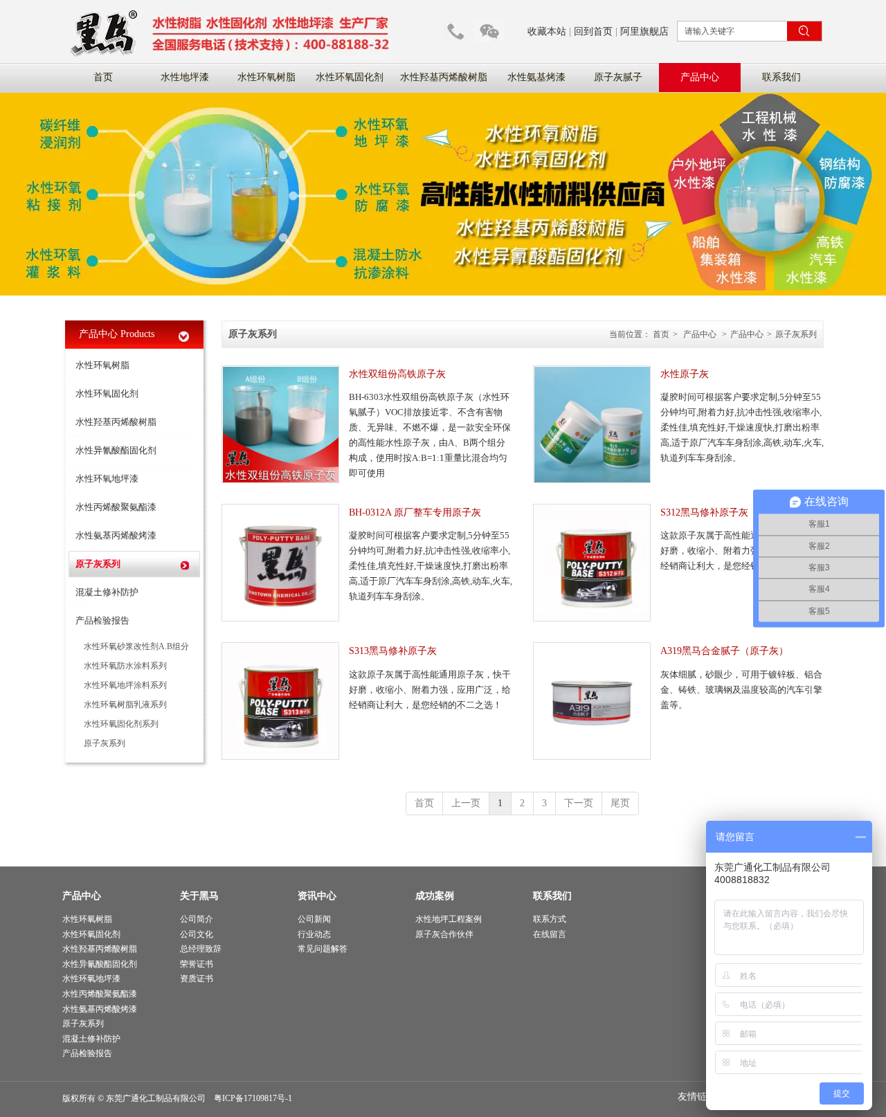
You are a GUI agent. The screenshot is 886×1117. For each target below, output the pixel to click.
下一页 (578, 803)
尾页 (620, 803)
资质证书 (196, 978)
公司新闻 (314, 919)
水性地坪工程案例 (448, 919)
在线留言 (549, 934)
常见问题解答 (322, 949)
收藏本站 (546, 31)
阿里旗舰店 (644, 31)
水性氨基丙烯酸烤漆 (99, 1009)
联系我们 (552, 896)
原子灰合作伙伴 (444, 934)
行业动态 (314, 934)
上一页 (465, 803)
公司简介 (196, 919)
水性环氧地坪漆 (91, 978)
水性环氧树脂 (87, 919)
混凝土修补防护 (91, 1039)
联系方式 (549, 919)
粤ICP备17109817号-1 (253, 1098)
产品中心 (699, 334)
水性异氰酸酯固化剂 (99, 964)
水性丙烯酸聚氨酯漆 (99, 994)
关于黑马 (199, 896)
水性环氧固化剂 (91, 934)
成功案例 (434, 896)
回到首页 (593, 31)
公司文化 (196, 934)
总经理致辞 (201, 949)
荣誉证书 (196, 964)
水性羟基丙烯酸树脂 (99, 949)
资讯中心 (317, 896)
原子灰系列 (796, 334)
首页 (661, 334)
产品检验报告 (87, 1053)
